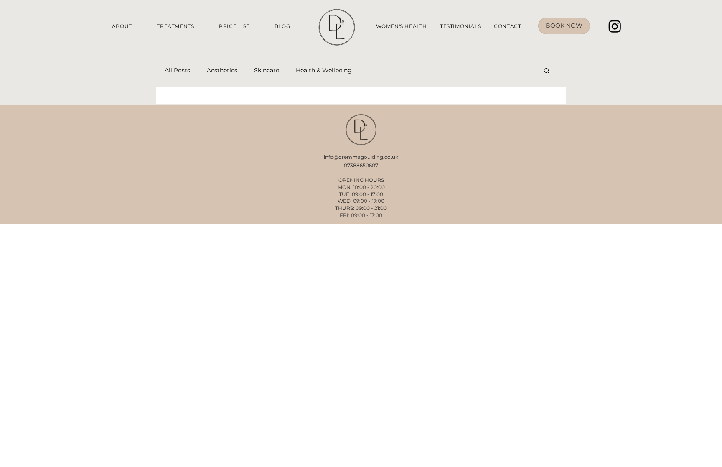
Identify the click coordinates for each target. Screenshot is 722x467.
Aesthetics (222, 70)
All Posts (177, 70)
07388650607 (361, 165)
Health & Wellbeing (324, 70)
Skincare (266, 70)
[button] (547, 71)
